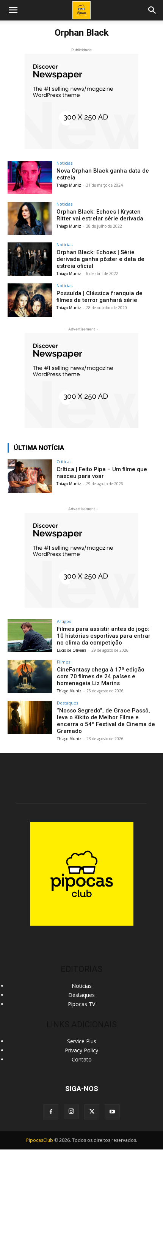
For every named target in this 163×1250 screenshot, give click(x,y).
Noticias (64, 163)
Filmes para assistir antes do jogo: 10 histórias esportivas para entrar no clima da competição (103, 636)
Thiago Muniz (68, 185)
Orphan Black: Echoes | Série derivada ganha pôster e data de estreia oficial (100, 259)
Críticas (63, 461)
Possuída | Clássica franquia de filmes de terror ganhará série (99, 296)
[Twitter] (91, 1111)
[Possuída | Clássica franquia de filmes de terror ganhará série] (30, 300)
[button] (152, 10)
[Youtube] (112, 1111)
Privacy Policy (81, 1050)
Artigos (64, 621)
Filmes (63, 662)
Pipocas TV (81, 1004)
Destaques (67, 703)
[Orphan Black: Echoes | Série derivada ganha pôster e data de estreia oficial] (30, 259)
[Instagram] (71, 1111)
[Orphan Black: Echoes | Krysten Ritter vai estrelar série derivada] (30, 218)
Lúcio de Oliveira (71, 650)
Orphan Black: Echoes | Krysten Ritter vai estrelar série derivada (99, 215)
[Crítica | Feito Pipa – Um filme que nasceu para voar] (30, 476)
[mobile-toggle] (13, 10)
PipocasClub (39, 1140)
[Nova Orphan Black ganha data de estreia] (30, 177)
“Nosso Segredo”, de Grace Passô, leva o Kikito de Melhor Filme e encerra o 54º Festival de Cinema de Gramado (106, 720)
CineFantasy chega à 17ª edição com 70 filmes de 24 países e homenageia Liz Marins (100, 676)
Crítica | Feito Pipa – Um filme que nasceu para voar (101, 473)
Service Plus (81, 1041)
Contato (82, 1059)
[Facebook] (50, 1111)
